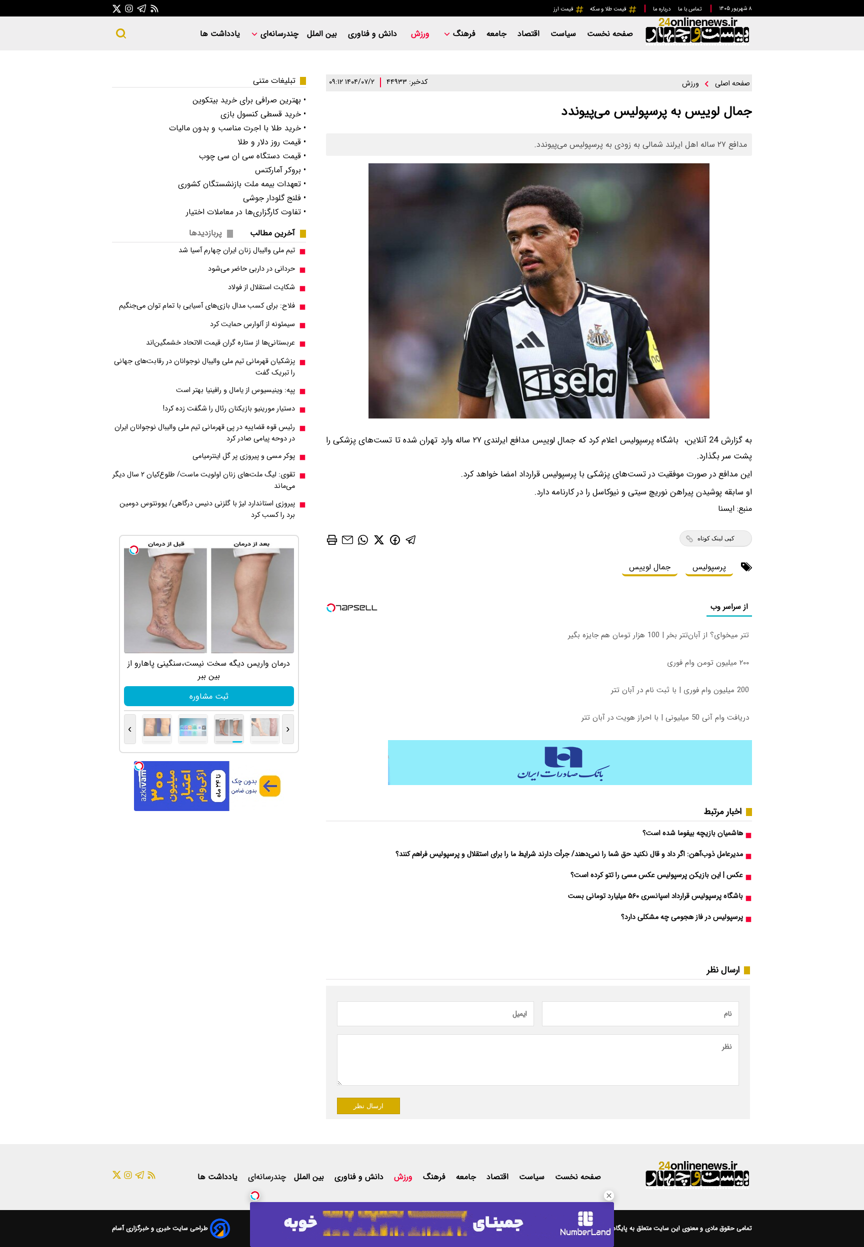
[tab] (276, 233)
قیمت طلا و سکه (609, 8)
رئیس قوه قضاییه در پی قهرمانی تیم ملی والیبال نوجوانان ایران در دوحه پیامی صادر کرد (204, 432)
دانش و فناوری (374, 33)
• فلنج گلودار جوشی (274, 198)
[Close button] (609, 1196)
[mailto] (347, 539)
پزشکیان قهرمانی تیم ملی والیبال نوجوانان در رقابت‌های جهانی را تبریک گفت (204, 367)
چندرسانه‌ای (278, 33)
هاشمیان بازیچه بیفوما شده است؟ (692, 833)
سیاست (564, 33)
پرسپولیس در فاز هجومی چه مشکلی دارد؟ (682, 917)
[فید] (155, 8)
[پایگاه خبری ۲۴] (697, 44)
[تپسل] (255, 1196)
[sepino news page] (570, 783)
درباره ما (662, 8)
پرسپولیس (709, 567)
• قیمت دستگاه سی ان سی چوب (252, 156)
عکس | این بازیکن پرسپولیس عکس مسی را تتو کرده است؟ (656, 875)
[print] (332, 539)
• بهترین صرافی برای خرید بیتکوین (249, 100)
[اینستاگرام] (129, 8)
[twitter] (379, 539)
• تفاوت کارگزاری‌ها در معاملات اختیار (246, 212)
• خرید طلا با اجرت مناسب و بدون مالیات (237, 128)
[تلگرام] (142, 8)
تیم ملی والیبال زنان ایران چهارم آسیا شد (236, 250)
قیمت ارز (564, 8)
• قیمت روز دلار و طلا (272, 142)
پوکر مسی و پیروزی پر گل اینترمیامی (243, 456)
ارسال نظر (369, 1106)
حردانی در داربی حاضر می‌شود (251, 269)
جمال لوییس (649, 567)
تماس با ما (690, 8)
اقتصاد (530, 33)
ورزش (421, 33)
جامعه (497, 33)
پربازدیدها (205, 233)
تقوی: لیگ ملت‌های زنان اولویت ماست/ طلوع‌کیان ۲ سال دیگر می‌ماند (203, 480)
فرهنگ (464, 33)
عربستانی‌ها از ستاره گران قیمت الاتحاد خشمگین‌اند (220, 343)
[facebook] (395, 539)
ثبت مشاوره (209, 696)
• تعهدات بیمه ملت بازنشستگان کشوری (242, 184)
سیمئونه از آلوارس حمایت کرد (252, 324)
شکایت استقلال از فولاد (261, 287)
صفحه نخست (610, 33)
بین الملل (323, 33)
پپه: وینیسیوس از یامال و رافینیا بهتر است (235, 390)
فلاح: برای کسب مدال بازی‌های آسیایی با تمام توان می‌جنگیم (207, 306)
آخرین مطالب (272, 233)
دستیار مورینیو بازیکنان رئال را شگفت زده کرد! (229, 409)
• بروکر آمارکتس (280, 170)
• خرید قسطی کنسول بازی (263, 114)
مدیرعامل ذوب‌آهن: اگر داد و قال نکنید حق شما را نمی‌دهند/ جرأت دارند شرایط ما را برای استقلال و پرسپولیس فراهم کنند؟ (569, 854)
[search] (121, 33)
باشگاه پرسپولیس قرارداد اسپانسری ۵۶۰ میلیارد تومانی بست (655, 896)
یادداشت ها (221, 33)
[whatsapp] (363, 539)
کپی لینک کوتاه (716, 538)
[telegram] (411, 539)
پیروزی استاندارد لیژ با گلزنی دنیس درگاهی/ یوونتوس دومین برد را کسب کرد (207, 509)
